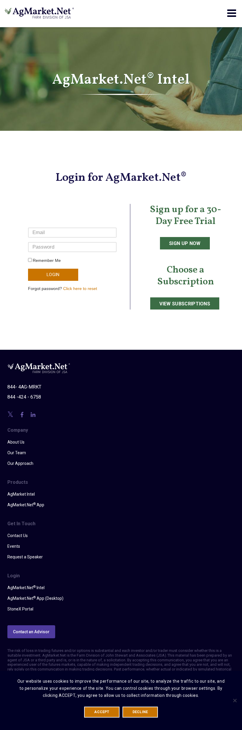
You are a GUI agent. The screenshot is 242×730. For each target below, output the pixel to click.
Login (53, 274)
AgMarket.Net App (25, 504)
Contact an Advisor (31, 631)
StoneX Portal (20, 609)
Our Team (16, 452)
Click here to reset (80, 288)
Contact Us (17, 535)
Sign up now (185, 243)
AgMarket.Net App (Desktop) (35, 598)
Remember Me (47, 260)
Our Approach (20, 463)
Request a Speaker (25, 557)
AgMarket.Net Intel (26, 587)
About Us (15, 442)
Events (13, 546)
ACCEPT (101, 712)
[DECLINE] (235, 700)
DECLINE (140, 712)
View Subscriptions (184, 304)
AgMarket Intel (21, 494)
